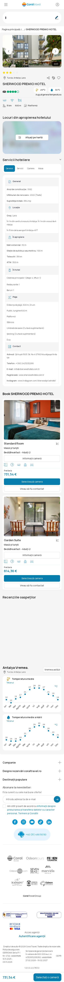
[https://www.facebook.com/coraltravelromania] (15, 822)
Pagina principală (11, 29)
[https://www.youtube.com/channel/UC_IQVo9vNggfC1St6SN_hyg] (32, 822)
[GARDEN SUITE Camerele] (32, 516)
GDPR (58, 955)
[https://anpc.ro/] (15, 917)
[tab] (32, 160)
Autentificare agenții (32, 936)
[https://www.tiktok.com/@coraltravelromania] (40, 822)
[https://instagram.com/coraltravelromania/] (23, 822)
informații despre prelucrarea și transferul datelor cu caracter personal (31, 810)
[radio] (4, 72)
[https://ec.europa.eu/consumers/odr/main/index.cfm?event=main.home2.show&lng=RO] (49, 917)
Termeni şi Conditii (28, 813)
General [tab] (9, 168)
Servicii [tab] (20, 168)
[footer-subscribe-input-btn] (57, 799)
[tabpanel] (32, 281)
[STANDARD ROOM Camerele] (32, 420)
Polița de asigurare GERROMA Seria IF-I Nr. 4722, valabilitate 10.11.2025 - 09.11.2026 (12, 955)
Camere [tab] (30, 168)
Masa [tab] (40, 168)
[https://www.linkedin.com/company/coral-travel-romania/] (49, 822)
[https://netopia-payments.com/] (15, 929)
